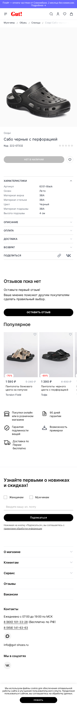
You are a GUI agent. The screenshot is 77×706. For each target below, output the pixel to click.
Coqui (7, 132)
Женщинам (16, 497)
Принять (38, 700)
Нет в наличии (34, 159)
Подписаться (38, 517)
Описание (11, 222)
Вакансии (11, 594)
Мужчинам (42, 497)
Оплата (9, 230)
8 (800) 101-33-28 (16, 622)
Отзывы (10, 584)
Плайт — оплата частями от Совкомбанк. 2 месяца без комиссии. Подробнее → (38, 4)
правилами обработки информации (23, 528)
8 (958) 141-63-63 (16, 627)
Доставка (10, 238)
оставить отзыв (38, 312)
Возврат (9, 247)
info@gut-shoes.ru (16, 645)
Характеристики (15, 180)
